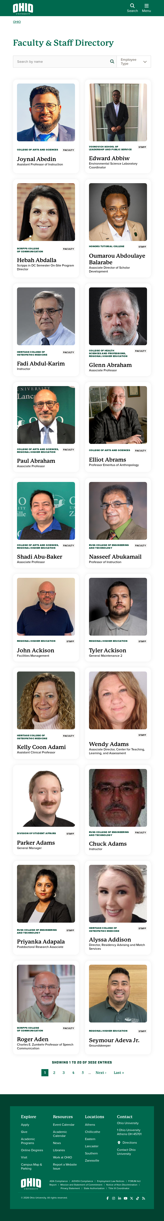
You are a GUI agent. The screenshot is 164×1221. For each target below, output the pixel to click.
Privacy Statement (70, 1188)
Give (24, 1132)
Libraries (59, 1150)
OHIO (17, 22)
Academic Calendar (60, 1134)
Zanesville (92, 1160)
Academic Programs (28, 1141)
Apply (25, 1124)
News (57, 1143)
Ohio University (38, 1197)
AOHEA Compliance (82, 1181)
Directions (130, 1143)
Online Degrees (32, 1150)
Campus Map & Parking (31, 1166)
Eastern (90, 1139)
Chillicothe (92, 1132)
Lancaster (91, 1146)
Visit (24, 1157)
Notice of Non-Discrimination (121, 1185)
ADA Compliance (59, 1181)
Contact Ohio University (126, 1151)
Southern (91, 1153)
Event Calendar (63, 1124)
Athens (90, 1124)
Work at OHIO (62, 1157)
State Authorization (94, 1188)
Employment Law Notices (110, 1181)
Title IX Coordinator (118, 1188)
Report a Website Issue (65, 1166)
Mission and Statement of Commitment (81, 1185)
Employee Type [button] (128, 61)
